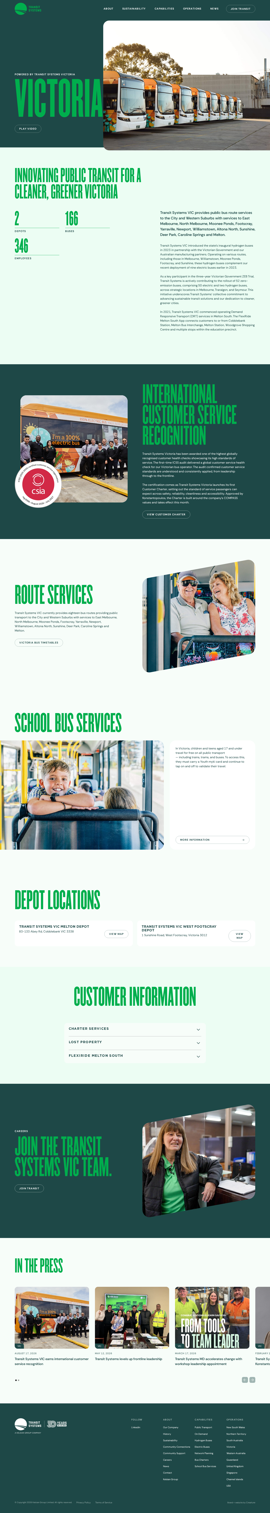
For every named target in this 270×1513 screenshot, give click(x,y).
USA (228, 1485)
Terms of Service (103, 1502)
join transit (29, 1188)
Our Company (170, 1427)
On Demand (201, 1434)
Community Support (174, 1453)
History (167, 1434)
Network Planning (204, 1453)
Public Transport (203, 1427)
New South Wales (235, 1427)
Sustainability (134, 8)
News (166, 1466)
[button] (108, 8)
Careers (167, 1459)
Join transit (241, 8)
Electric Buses (202, 1446)
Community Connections (176, 1446)
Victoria (230, 1446)
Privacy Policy (83, 1502)
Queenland (232, 1459)
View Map (116, 934)
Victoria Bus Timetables (38, 642)
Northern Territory (236, 1434)
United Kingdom (235, 1466)
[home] (28, 9)
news (214, 8)
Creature (250, 1502)
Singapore (231, 1472)
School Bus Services (205, 1466)
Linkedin (135, 1427)
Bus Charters (201, 1459)
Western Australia (235, 1453)
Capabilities (164, 8)
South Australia (234, 1440)
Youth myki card (211, 762)
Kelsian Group (170, 1479)
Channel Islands (234, 1479)
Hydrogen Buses (203, 1440)
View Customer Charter (166, 514)
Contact (167, 1472)
